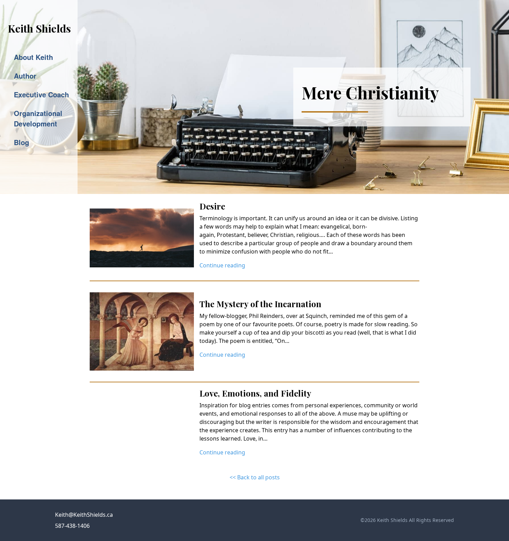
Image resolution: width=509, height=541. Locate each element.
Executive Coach (41, 94)
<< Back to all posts (255, 477)
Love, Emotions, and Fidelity (255, 393)
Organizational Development (38, 118)
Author (25, 76)
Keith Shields (39, 28)
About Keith (33, 57)
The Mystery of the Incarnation (260, 303)
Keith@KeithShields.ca (84, 514)
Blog (21, 142)
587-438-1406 (72, 526)
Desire (212, 206)
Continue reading (222, 265)
